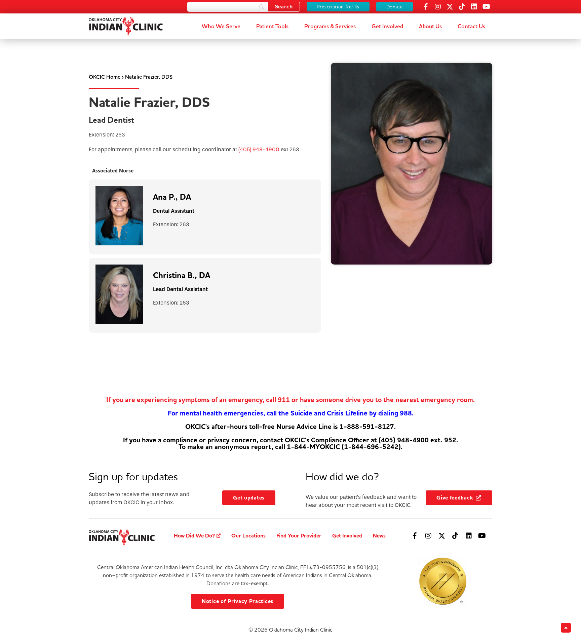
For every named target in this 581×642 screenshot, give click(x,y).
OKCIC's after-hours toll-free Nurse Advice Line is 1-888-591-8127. (290, 426)
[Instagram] (438, 7)
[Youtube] (486, 7)
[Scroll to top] (566, 628)
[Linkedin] (474, 7)
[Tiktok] (462, 7)
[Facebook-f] (426, 7)
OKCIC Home (104, 76)
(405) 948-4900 (258, 149)
